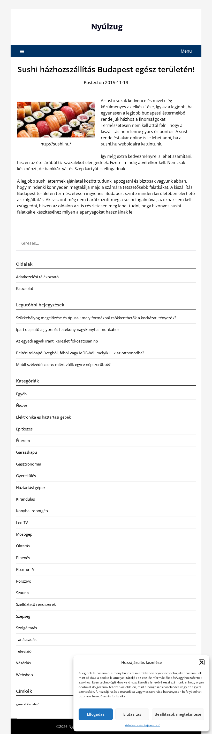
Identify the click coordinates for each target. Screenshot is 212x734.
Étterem (23, 440)
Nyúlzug (107, 26)
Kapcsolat (24, 288)
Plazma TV (25, 569)
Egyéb (21, 393)
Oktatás (23, 545)
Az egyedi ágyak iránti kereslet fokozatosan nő (57, 341)
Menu (186, 51)
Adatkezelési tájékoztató (142, 725)
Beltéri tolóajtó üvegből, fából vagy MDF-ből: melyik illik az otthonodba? (80, 352)
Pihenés (23, 557)
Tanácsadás (26, 639)
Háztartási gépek (31, 487)
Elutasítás (132, 714)
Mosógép (24, 534)
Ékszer (21, 405)
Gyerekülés (26, 475)
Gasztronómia (28, 464)
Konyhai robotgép (32, 510)
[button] (201, 662)
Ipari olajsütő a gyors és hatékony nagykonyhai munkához (67, 329)
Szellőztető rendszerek (36, 604)
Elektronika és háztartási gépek (43, 417)
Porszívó (23, 581)
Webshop (24, 674)
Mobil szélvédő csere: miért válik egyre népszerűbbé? (63, 364)
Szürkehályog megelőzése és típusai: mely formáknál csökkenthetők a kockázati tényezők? (96, 317)
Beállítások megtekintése (178, 714)
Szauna (22, 592)
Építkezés (24, 428)
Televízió (24, 651)
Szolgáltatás (26, 627)
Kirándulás (25, 499)
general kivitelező (28, 704)
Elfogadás (95, 714)
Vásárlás (23, 662)
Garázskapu (26, 452)
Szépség (23, 616)
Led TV (22, 522)
